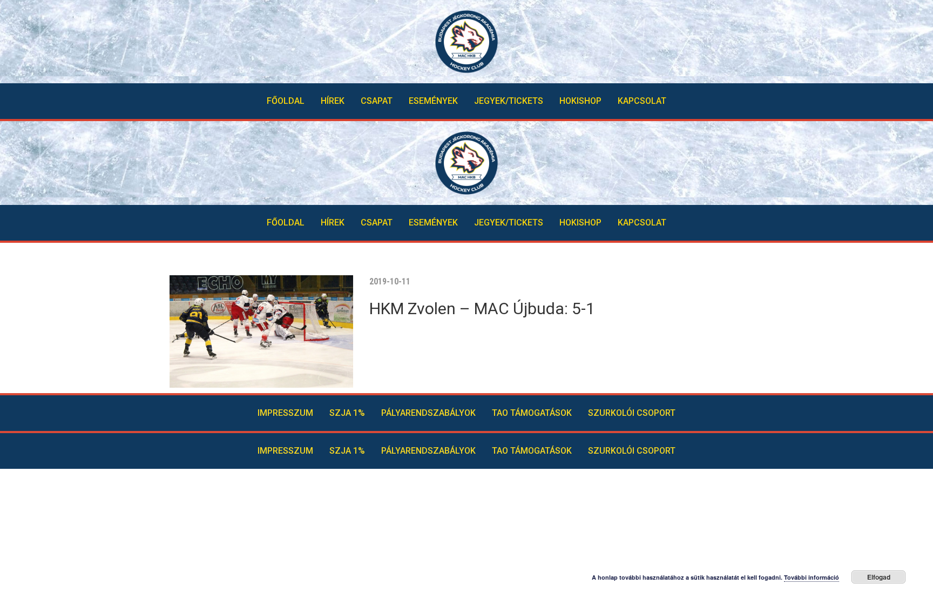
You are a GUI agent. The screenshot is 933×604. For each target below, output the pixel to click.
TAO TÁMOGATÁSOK (532, 413)
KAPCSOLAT (642, 101)
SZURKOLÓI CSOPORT (631, 413)
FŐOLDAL (286, 101)
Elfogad (878, 577)
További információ (811, 577)
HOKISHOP (580, 101)
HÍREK (332, 101)
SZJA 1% (347, 413)
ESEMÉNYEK (433, 101)
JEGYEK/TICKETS (508, 101)
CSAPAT (377, 101)
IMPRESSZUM (285, 413)
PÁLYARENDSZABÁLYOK (428, 413)
